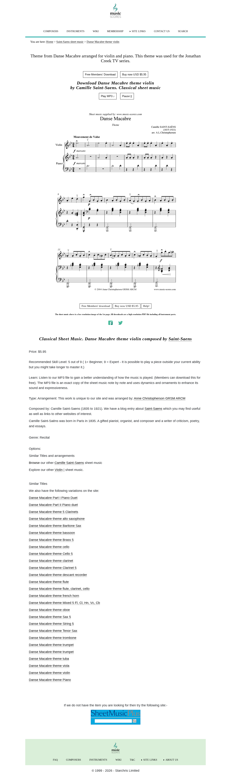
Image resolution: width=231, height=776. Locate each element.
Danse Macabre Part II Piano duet (53, 505)
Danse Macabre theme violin (49, 673)
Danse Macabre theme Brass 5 (51, 540)
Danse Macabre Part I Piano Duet (53, 498)
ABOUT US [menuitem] (171, 759)
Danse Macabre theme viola (49, 666)
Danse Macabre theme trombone (52, 638)
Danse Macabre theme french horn (54, 596)
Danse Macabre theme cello (49, 547)
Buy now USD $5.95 (134, 74)
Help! (146, 306)
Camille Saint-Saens (69, 463)
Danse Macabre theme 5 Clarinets (53, 512)
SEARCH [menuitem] (183, 31)
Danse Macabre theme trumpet (51, 645)
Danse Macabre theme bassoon (52, 533)
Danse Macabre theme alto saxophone (57, 519)
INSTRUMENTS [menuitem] (75, 31)
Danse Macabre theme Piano (50, 680)
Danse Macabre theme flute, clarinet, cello (59, 589)
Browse (34, 463)
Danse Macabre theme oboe (49, 610)
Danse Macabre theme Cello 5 (51, 554)
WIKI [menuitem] (96, 31)
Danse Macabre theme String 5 (51, 624)
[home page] (115, 11)
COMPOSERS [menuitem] (50, 31)
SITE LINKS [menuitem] (139, 31)
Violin (59, 470)
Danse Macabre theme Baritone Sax (55, 526)
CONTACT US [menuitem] (162, 31)
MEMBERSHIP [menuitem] (115, 31)
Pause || (127, 96)
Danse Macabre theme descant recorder (58, 575)
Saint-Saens (180, 338)
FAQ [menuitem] (55, 759)
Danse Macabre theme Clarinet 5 (53, 568)
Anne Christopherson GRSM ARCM (159, 398)
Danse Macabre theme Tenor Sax (53, 631)
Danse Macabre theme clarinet (51, 561)
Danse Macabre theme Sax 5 (50, 617)
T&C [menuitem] (132, 759)
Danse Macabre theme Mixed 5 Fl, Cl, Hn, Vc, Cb (64, 603)
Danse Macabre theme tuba (49, 659)
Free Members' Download (100, 74)
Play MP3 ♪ (108, 96)
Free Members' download (96, 306)
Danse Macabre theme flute (49, 582)
